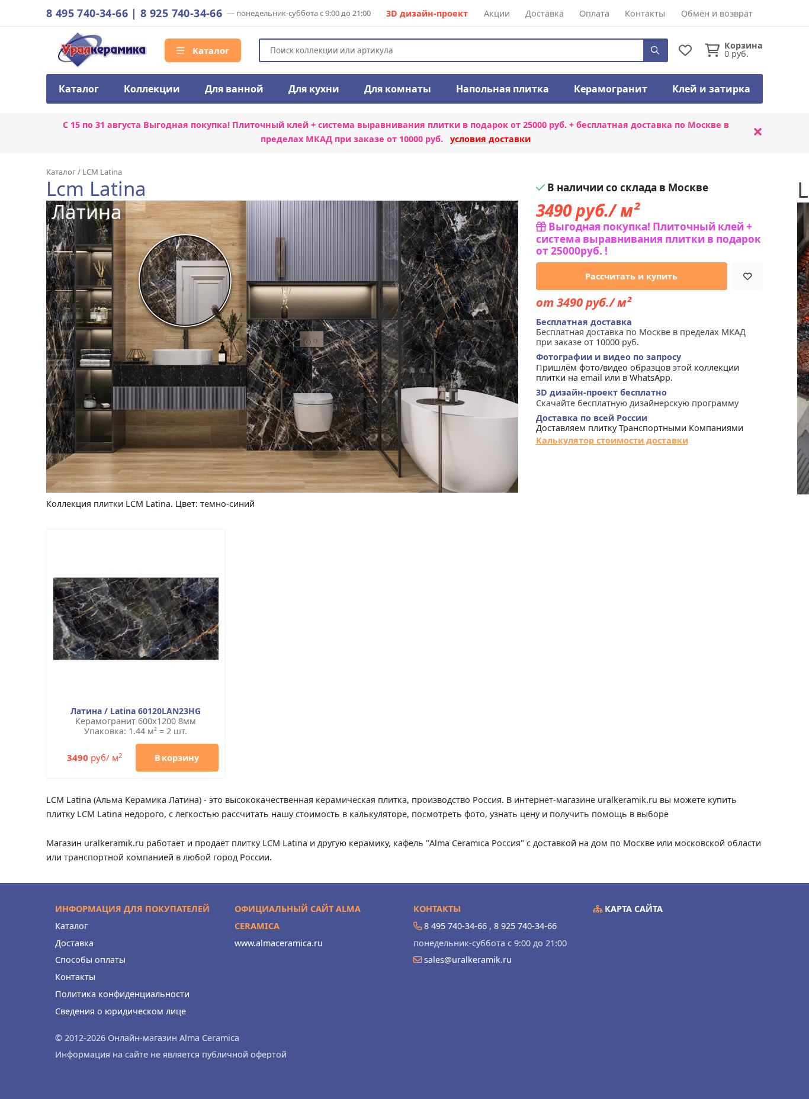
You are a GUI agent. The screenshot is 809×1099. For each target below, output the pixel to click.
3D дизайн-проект (427, 13)
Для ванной (234, 88)
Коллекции (152, 88)
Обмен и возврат (717, 13)
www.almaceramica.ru (279, 943)
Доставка (544, 13)
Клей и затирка (711, 88)
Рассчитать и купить (631, 276)
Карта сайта (632, 908)
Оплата (594, 13)
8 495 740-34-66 (87, 13)
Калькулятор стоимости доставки (612, 440)
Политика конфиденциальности (122, 994)
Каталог (209, 50)
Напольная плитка (502, 88)
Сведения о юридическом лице (120, 1011)
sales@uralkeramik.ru (468, 959)
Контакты (645, 13)
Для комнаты (397, 88)
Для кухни (313, 88)
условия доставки (490, 138)
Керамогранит (610, 88)
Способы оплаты (90, 959)
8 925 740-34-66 (181, 13)
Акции (497, 13)
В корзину (177, 757)
